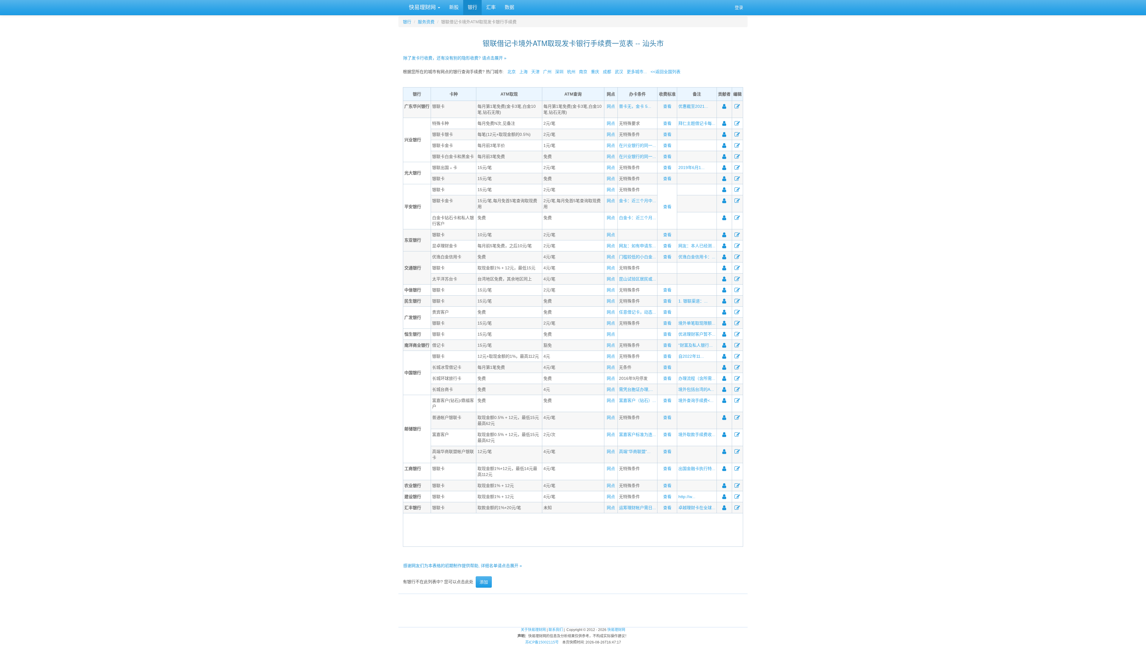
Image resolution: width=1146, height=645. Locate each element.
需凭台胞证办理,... (636, 389)
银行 (472, 7)
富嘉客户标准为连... (637, 434)
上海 (523, 71)
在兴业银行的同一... (637, 145)
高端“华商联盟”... (635, 451)
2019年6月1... (691, 167)
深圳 (559, 71)
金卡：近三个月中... (637, 200)
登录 (739, 7)
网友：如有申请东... (637, 245)
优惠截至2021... (693, 106)
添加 (484, 582)
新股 (454, 7)
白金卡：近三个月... (637, 217)
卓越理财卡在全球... (696, 507)
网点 (611, 106)
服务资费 (426, 21)
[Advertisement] (573, 529)
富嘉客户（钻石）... (637, 400)
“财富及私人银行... (695, 345)
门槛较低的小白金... (637, 256)
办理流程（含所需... (696, 378)
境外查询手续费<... (696, 400)
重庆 (595, 71)
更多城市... (637, 71)
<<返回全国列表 (665, 71)
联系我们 (556, 630)
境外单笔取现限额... (696, 323)
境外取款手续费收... (696, 434)
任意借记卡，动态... (637, 312)
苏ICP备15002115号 (542, 642)
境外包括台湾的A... (696, 389)
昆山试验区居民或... (637, 279)
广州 (547, 71)
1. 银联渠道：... (693, 301)
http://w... (686, 496)
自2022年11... (691, 356)
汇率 (491, 7)
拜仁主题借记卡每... (696, 123)
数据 (509, 7)
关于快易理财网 (533, 630)
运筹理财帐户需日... (637, 507)
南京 (583, 71)
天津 (535, 71)
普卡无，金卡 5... (635, 106)
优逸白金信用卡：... (696, 256)
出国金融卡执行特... (696, 468)
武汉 (619, 71)
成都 (607, 71)
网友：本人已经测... (696, 245)
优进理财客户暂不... (696, 334)
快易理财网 (422, 7)
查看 (667, 106)
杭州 (571, 71)
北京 (511, 71)
